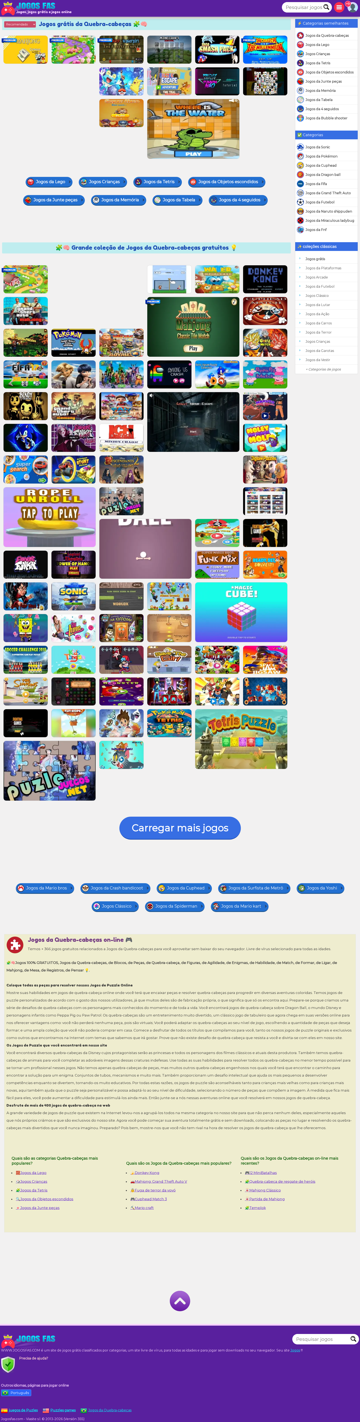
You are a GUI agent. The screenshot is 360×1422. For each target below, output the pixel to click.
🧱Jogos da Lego (31, 1173)
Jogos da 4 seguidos (322, 109)
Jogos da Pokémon (322, 156)
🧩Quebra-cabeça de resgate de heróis (280, 1181)
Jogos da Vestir (318, 360)
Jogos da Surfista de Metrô (256, 887)
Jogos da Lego (317, 45)
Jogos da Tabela (319, 100)
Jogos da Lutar (318, 305)
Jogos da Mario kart (241, 906)
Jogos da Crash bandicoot (117, 887)
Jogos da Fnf (316, 230)
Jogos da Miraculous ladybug (330, 221)
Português (20, 1393)
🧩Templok (255, 1208)
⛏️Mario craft (142, 1208)
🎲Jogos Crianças (31, 1181)
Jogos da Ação (317, 314)
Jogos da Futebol (320, 202)
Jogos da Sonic (318, 147)
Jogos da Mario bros (46, 887)
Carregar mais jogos (180, 828)
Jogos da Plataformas (323, 268)
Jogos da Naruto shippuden (329, 211)
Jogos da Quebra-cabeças (327, 36)
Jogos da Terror (319, 332)
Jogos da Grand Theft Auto (328, 193)
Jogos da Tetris (318, 63)
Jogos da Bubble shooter (327, 118)
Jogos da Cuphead (321, 166)
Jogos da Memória (321, 91)
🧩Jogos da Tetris (32, 1190)
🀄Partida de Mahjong (265, 1199)
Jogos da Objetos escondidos (330, 72)
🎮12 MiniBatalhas (261, 1173)
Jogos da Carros (319, 323)
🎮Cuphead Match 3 (148, 1199)
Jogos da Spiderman (176, 906)
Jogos (295, 1350)
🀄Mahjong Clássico (263, 1190)
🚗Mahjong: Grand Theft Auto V (158, 1181)
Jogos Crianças (318, 54)
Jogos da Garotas (320, 351)
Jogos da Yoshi (322, 887)
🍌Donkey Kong (144, 1173)
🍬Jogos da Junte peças (38, 1208)
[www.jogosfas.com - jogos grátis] (29, 1341)
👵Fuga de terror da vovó (153, 1190)
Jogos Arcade (317, 277)
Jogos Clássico (317, 296)
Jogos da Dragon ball (323, 175)
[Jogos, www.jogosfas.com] (29, 8)
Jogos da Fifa (316, 184)
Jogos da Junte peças (324, 81)
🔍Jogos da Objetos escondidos (44, 1199)
